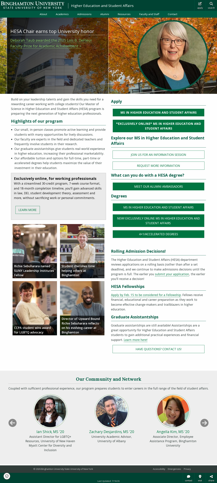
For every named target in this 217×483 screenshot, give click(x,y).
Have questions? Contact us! (158, 349)
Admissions (84, 14)
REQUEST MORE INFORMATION (158, 166)
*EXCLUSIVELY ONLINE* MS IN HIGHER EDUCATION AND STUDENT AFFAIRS (158, 126)
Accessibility (159, 468)
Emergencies (174, 468)
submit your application (172, 274)
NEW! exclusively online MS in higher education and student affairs (158, 220)
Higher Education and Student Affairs (102, 5)
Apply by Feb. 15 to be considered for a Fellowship (146, 295)
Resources (124, 14)
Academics (62, 14)
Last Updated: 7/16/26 (108, 480)
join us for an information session (158, 155)
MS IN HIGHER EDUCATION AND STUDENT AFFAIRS (158, 112)
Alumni (104, 14)
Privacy (187, 468)
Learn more (27, 210)
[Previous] (12, 423)
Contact (172, 14)
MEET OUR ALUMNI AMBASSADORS (158, 186)
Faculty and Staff (149, 14)
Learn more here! (135, 340)
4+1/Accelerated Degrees (158, 234)
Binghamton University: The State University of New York (32, 5)
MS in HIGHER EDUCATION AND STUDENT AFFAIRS (158, 207)
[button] (6, 476)
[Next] (204, 423)
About (43, 14)
